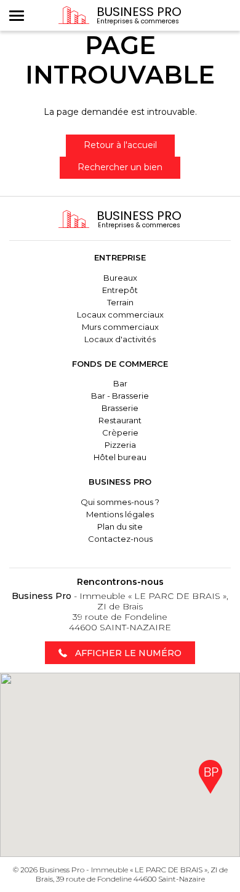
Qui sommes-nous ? (120, 502)
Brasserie (120, 408)
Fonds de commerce (120, 364)
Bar (120, 383)
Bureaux (120, 278)
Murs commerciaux (120, 327)
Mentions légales (120, 514)
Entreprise (120, 257)
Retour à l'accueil (120, 145)
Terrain (120, 302)
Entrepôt (120, 290)
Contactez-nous (120, 539)
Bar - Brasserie (120, 396)
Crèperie (120, 432)
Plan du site (120, 526)
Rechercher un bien (120, 167)
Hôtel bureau (120, 457)
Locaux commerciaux (120, 314)
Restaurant (120, 420)
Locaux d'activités (120, 339)
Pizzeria (120, 445)
